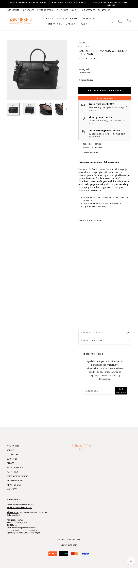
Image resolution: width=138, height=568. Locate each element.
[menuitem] (48, 18)
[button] (85, 80)
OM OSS (74, 10)
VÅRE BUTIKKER (13, 10)
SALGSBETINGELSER (15, 480)
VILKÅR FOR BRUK (14, 485)
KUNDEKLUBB (28, 10)
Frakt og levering (93, 333)
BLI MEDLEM (121, 390)
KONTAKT (10, 450)
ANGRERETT (11, 489)
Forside (81, 42)
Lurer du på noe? (92, 340)
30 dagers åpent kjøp (99, 133)
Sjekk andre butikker (91, 152)
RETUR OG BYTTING (45, 10)
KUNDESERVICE (88, 10)
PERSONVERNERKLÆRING (17, 476)
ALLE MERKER (62, 10)
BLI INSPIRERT (104, 10)
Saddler (83, 46)
